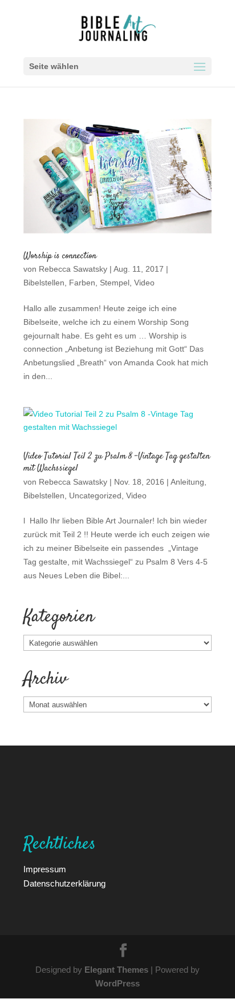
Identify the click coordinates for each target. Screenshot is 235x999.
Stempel (114, 282)
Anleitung (187, 481)
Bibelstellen (43, 282)
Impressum (44, 869)
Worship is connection (59, 256)
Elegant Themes (116, 969)
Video (144, 282)
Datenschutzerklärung (64, 883)
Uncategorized (95, 495)
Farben (82, 282)
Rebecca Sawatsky (73, 268)
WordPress (117, 983)
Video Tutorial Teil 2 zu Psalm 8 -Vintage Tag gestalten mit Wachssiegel (116, 462)
